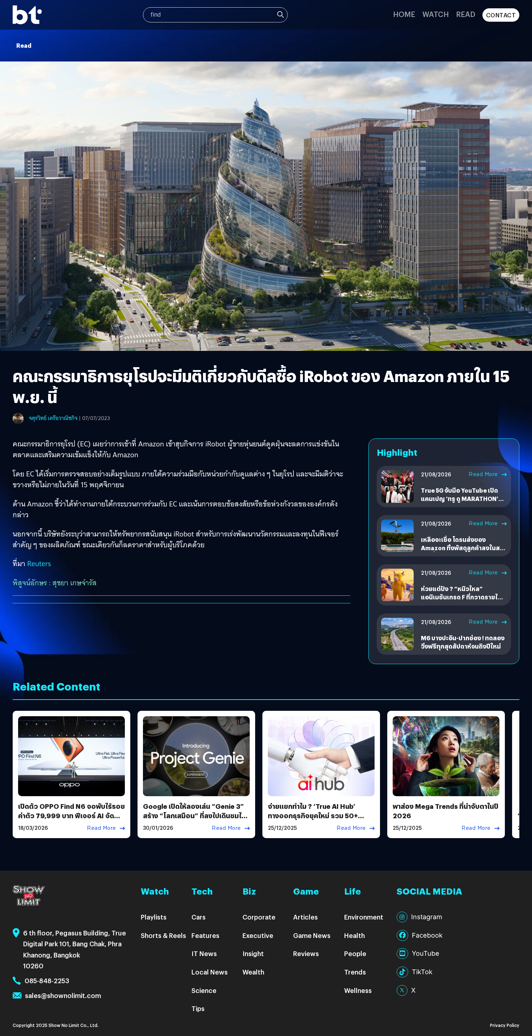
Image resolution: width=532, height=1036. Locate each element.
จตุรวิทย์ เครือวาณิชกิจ (53, 418)
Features (205, 935)
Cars (198, 916)
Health (354, 935)
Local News (209, 971)
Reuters (39, 563)
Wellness (358, 990)
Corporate (258, 916)
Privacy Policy (504, 1025)
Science (203, 990)
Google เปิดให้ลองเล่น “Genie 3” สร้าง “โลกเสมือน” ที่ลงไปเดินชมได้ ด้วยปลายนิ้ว (194, 815)
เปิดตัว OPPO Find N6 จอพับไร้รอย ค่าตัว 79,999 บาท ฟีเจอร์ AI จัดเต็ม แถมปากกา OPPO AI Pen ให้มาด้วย (71, 820)
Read (465, 14)
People (355, 953)
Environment (363, 916)
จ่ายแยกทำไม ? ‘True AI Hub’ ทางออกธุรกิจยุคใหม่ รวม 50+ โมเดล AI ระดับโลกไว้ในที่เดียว (313, 815)
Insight (253, 953)
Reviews (306, 953)
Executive (257, 935)
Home (404, 14)
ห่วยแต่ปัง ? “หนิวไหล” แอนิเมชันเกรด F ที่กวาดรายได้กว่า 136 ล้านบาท (461, 597)
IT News (204, 953)
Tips (197, 1008)
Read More (483, 474)
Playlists (153, 916)
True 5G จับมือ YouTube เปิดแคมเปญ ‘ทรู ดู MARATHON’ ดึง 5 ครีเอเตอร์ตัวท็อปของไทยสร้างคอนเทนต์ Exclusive (462, 502)
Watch (435, 14)
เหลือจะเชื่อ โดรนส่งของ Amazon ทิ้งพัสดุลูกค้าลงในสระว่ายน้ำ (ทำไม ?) (463, 547)
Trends (355, 971)
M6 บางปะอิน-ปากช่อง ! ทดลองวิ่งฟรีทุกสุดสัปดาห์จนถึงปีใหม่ (462, 642)
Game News (311, 935)
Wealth (253, 971)
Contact (501, 15)
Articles (305, 916)
